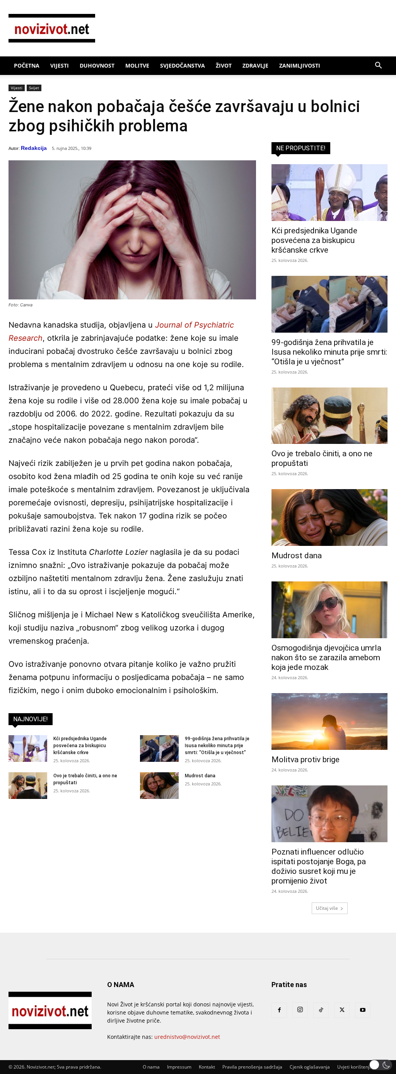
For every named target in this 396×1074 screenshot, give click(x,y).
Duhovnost (97, 65)
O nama (151, 1067)
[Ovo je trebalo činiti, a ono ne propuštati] (28, 785)
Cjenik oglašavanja (310, 1067)
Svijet (34, 87)
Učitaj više (327, 908)
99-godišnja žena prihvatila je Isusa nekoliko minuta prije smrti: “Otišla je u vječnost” (217, 745)
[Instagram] (300, 1010)
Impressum (179, 1067)
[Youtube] (362, 1010)
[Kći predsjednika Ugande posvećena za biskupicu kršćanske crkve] (28, 748)
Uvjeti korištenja (354, 1067)
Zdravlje (255, 65)
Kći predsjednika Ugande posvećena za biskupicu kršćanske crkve (80, 745)
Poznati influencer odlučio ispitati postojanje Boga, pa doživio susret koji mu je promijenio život (318, 866)
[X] (342, 1010)
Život (224, 65)
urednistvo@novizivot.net (187, 1036)
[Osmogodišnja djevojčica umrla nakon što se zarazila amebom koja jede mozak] (329, 609)
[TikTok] (321, 1010)
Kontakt (207, 1067)
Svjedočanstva (182, 65)
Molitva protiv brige (305, 759)
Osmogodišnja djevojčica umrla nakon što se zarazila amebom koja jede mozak (326, 657)
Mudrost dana (200, 775)
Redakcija (34, 148)
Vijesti (59, 65)
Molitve (137, 65)
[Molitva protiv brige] (329, 721)
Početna (26, 65)
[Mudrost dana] (159, 785)
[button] (378, 66)
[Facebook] (279, 1010)
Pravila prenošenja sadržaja (252, 1067)
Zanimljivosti (299, 65)
